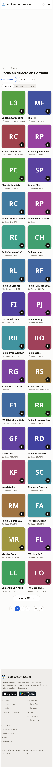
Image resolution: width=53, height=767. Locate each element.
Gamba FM (7, 453)
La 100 (30, 712)
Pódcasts (5, 708)
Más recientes (21, 86)
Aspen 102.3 (32, 716)
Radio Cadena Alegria (13, 218)
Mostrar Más (25, 598)
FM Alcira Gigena (37, 520)
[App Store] (9, 693)
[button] (13, 103)
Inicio (3, 68)
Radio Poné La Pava (38, 218)
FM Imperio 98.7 (10, 319)
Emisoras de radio (8, 704)
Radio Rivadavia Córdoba (39, 419)
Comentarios (6, 741)
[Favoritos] (43, 4)
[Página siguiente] (41, 608)
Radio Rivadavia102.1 (13, 352)
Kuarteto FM (9, 487)
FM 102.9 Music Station (13, 419)
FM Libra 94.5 (35, 554)
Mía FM (32, 117)
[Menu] (49, 4)
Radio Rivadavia (34, 720)
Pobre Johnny (35, 319)
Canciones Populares (10, 712)
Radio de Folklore (37, 453)
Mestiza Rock (9, 554)
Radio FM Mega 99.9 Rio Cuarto (39, 285)
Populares (8, 86)
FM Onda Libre (36, 587)
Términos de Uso (24, 754)
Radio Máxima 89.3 (12, 520)
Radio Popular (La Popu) (39, 151)
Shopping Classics (37, 487)
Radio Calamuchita (12, 151)
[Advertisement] (26, 38)
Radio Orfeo (34, 352)
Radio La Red (32, 704)
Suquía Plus (34, 185)
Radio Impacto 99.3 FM (13, 252)
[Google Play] (27, 693)
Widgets (4, 737)
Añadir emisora (7, 733)
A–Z (32, 86)
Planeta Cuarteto (11, 185)
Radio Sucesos (35, 386)
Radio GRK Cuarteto (12, 386)
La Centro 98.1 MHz (12, 587)
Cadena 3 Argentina (12, 117)
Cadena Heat (35, 252)
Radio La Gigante (11, 285)
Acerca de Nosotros (9, 729)
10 (36, 608)
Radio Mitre (32, 708)
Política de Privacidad (8, 754)
